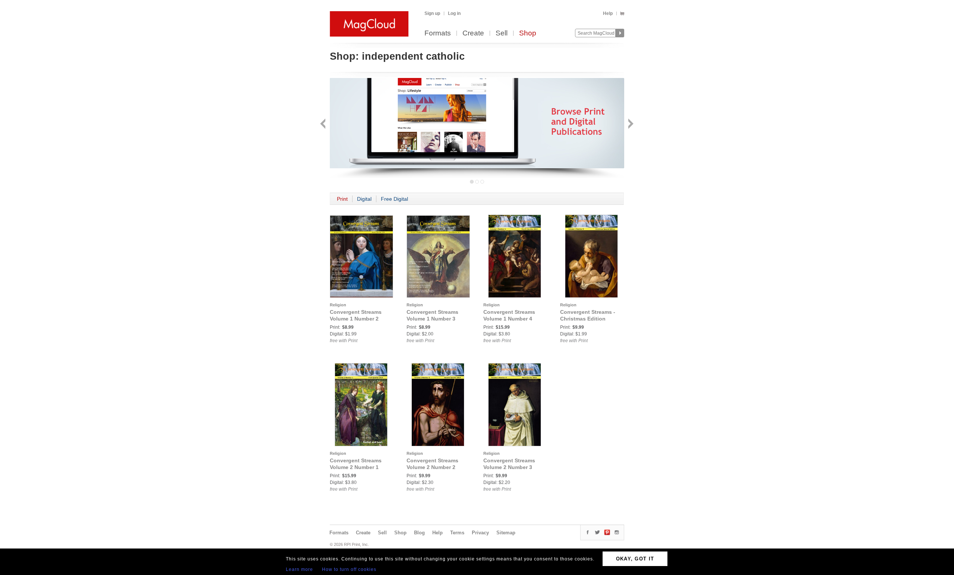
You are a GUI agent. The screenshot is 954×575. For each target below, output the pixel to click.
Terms (457, 532)
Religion (338, 305)
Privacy (480, 532)
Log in (454, 13)
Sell (502, 33)
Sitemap (505, 532)
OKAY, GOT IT (635, 559)
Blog (419, 532)
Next (630, 124)
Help (608, 13)
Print (342, 199)
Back (323, 124)
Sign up (432, 13)
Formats (437, 33)
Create (473, 33)
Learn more (299, 569)
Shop (527, 33)
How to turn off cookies (349, 569)
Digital (364, 199)
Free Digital (394, 199)
